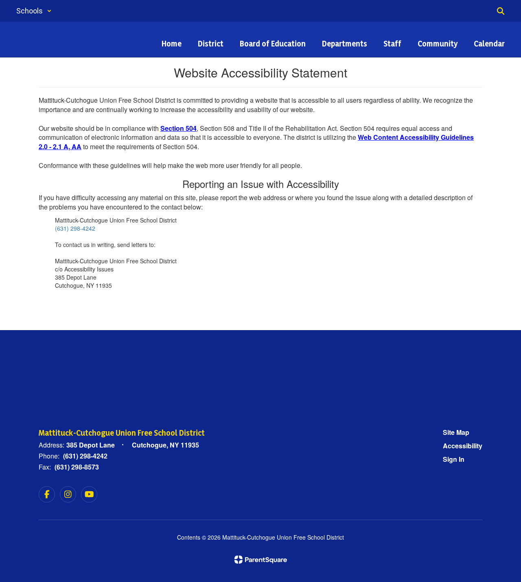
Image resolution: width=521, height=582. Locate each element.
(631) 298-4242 (75, 228)
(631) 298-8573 (77, 467)
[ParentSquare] (260, 559)
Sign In (453, 459)
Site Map (456, 432)
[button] (34, 11)
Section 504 (178, 128)
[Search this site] (501, 11)
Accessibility (462, 445)
